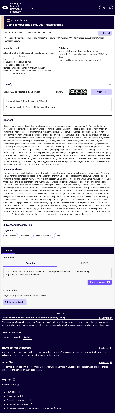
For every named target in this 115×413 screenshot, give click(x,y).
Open (99, 92)
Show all (106, 33)
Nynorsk (16, 337)
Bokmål (7, 337)
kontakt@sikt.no (54, 408)
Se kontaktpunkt (16, 302)
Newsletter (11, 392)
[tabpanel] (57, 273)
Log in (104, 7)
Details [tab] (8, 250)
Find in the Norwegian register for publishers (78, 60)
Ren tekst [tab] (30, 263)
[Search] (31, 7)
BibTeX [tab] (84, 263)
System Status (9, 385)
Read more (104, 318)
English (27, 337)
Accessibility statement (17, 400)
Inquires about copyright (17, 404)
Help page (7, 379)
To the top (59, 314)
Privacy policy (13, 396)
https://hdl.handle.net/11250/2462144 (29, 68)
